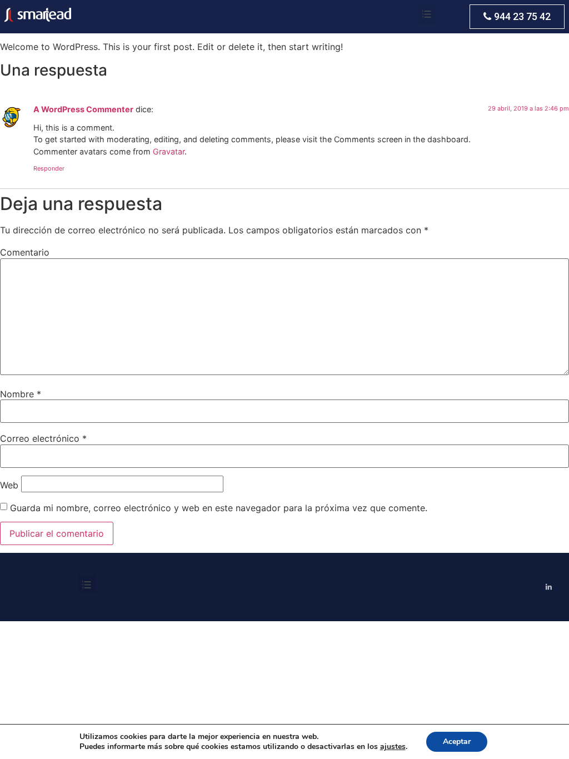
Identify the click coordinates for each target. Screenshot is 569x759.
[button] (517, 16)
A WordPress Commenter (83, 109)
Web (9, 485)
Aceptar (457, 741)
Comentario (24, 252)
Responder (48, 168)
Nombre (20, 394)
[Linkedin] (548, 587)
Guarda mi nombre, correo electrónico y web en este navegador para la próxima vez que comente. (218, 507)
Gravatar (168, 151)
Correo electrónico (43, 438)
